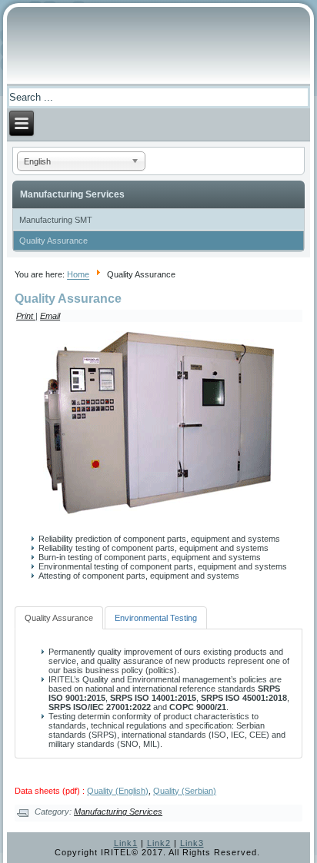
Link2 (159, 843)
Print (25, 315)
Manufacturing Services (118, 811)
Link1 (126, 843)
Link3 (192, 843)
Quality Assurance (53, 240)
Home (78, 275)
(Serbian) (197, 790)
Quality (166, 790)
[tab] (59, 617)
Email (50, 315)
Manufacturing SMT (55, 219)
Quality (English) (117, 790)
